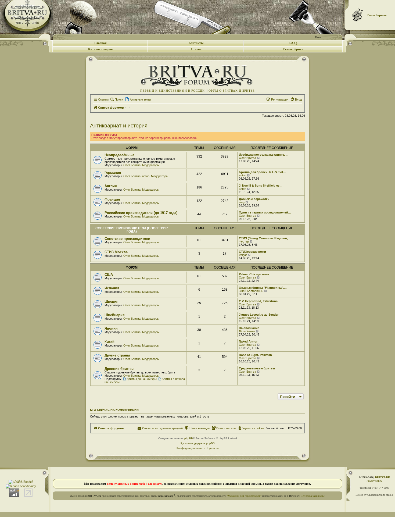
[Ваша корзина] (358, 15)
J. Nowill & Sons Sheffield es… (260, 185)
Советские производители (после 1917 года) (131, 229)
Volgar (243, 254)
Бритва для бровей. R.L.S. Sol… (262, 172)
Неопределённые (119, 155)
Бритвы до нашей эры (142, 378)
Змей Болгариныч (251, 291)
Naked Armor (248, 341)
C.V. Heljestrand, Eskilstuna (258, 301)
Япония (111, 328)
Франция (112, 199)
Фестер (244, 241)
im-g (242, 202)
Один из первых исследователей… (265, 212)
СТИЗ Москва (116, 252)
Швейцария (115, 315)
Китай (109, 342)
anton (145, 176)
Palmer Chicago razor (254, 274)
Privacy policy (374, 480)
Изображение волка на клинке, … (264, 154)
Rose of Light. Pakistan (255, 354)
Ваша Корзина (377, 15)
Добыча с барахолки (254, 199)
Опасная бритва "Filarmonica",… (263, 287)
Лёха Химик (247, 331)
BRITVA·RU (382, 477)
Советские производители (127, 239)
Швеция (112, 301)
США (109, 275)
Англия (111, 186)
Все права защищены (313, 495)
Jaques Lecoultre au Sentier (258, 314)
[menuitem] (116, 99)
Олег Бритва (132, 165)
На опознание (249, 328)
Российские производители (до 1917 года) (141, 213)
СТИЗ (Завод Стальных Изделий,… (265, 238)
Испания (112, 288)
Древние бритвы (119, 369)
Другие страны (117, 355)
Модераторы (150, 165)
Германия (113, 172)
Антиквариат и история (119, 126)
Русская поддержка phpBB (198, 443)
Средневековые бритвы (257, 368)
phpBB (188, 438)
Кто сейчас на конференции (114, 409)
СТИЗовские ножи (252, 251)
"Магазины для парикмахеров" (244, 495)
